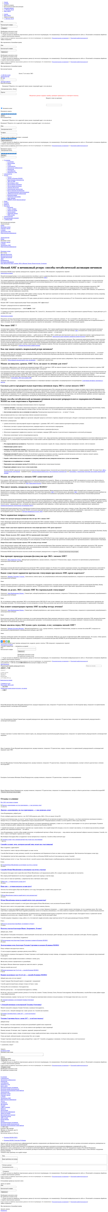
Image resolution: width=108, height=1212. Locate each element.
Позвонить (4, 1210)
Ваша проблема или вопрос (10, 1159)
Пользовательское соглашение (9, 1087)
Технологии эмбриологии (8, 1080)
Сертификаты (5, 1083)
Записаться (4, 52)
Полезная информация (7, 262)
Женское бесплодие (6, 254)
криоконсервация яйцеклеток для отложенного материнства (49, 471)
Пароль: (3, 92)
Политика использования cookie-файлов (12, 1090)
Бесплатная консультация (8, 1115)
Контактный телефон (7, 25)
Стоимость (4, 1102)
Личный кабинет (5, 81)
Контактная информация (8, 1112)
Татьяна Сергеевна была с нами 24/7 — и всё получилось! (22, 1018)
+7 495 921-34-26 (9, 9)
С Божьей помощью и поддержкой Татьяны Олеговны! (21, 1004)
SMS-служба (4, 1118)
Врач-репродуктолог (35, 483)
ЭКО (2, 259)
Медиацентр (4, 1104)
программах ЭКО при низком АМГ (21, 377)
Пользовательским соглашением (60, 38)
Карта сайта (4, 1086)
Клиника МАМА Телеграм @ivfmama (15, 1140)
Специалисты (5, 1078)
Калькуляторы (5, 1119)
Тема (3, 1156)
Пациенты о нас (5, 1084)
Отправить (4, 28)
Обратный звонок (6, 1116)
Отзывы (6, 3)
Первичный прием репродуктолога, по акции (14, 688)
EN (4, 78)
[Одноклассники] (4, 641)
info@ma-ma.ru (5, 664)
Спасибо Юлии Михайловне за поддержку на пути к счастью (23, 869)
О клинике (4, 1077)
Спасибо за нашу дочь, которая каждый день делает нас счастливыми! (27, 844)
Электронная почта (7, 1167)
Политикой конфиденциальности (79, 38)
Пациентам (4, 1081)
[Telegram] (6, 641)
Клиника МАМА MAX (10, 1137)
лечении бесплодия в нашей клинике (29, 345)
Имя (2, 21)
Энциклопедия (5, 76)
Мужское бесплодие (6, 256)
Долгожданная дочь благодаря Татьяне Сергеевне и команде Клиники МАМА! (30, 945)
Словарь (3, 230)
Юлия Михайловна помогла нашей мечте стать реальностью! (23, 900)
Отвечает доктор (5, 228)
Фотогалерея (4, 1110)
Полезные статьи (5, 227)
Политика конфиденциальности (10, 1089)
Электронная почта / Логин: (9, 89)
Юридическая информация (8, 233)
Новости (3, 1108)
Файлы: (3, 1057)
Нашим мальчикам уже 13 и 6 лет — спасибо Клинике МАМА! (24, 975)
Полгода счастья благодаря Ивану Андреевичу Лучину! (21, 928)
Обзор (2, 225)
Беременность (5, 260)
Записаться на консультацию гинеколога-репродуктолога (68, 336)
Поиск (2, 1121)
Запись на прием (5, 1113)
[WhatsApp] (9, 641)
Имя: (2, 126)
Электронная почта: (6, 129)
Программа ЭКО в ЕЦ (7, 685)
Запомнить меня (7, 108)
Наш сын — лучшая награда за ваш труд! (16, 886)
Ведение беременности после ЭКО (32, 511)
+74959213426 (8, 219)
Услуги (3, 1101)
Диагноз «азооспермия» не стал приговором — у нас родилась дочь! (26, 810)
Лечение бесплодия (6, 257)
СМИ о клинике (5, 1107)
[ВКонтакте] (2, 641)
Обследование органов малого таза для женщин (21, 360)
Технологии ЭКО (6, 231)
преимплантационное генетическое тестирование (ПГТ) (17, 505)
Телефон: (3, 132)
